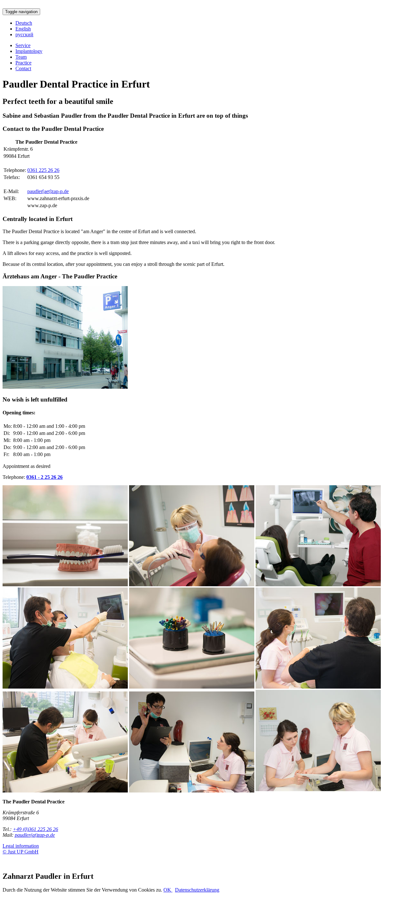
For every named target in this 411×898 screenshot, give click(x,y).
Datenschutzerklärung (197, 890)
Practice (23, 62)
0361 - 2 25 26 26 (44, 477)
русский (24, 34)
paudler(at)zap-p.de (35, 835)
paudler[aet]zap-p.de (48, 191)
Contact (23, 68)
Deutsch (23, 23)
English (23, 28)
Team (21, 57)
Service (23, 45)
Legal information (21, 846)
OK (167, 890)
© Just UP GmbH (21, 851)
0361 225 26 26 (43, 170)
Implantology (28, 51)
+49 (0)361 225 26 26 (35, 829)
